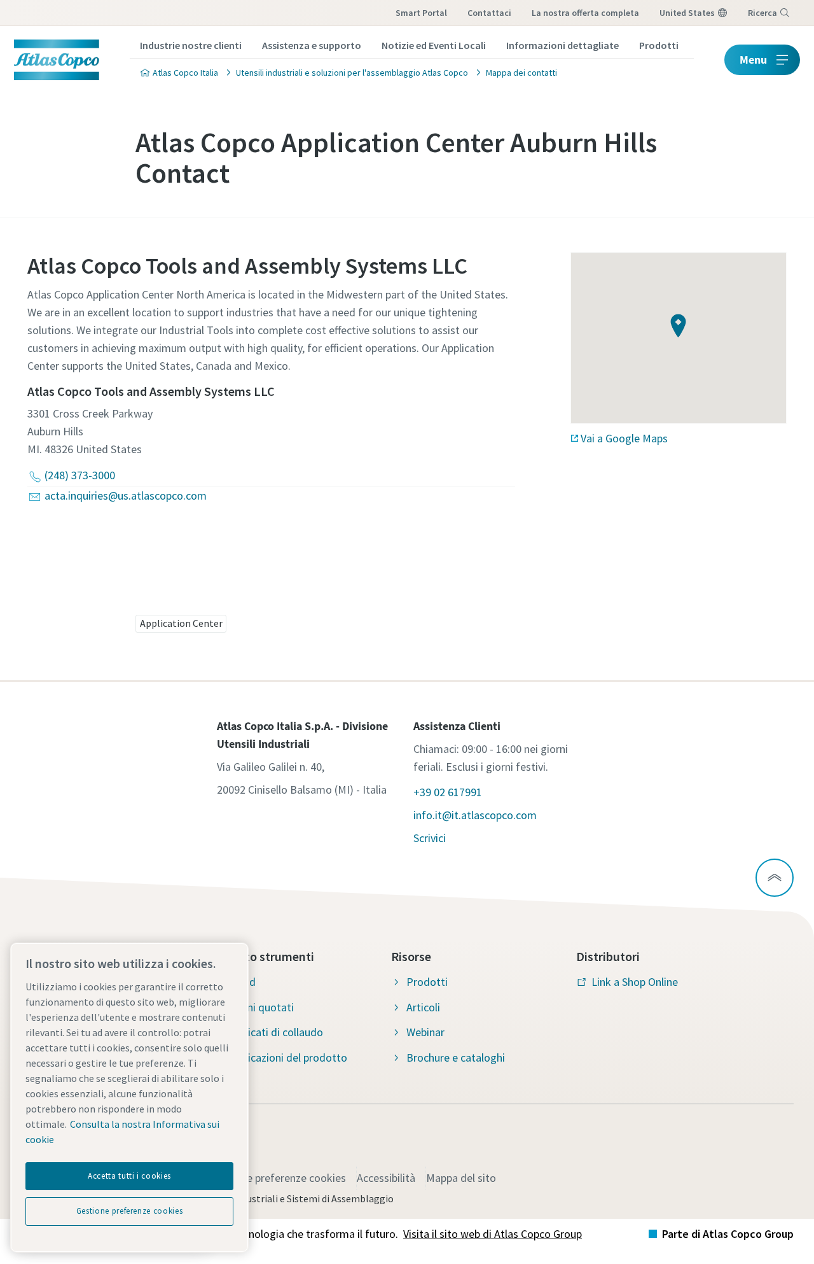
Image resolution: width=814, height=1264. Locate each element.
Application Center (181, 623)
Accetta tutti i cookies (129, 1175)
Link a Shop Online (634, 981)
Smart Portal (421, 12)
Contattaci (489, 12)
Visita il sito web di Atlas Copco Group (492, 1233)
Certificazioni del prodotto (284, 1057)
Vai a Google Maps (624, 438)
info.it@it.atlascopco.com (475, 815)
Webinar (425, 1032)
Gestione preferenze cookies (278, 1177)
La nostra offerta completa (585, 12)
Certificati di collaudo (272, 1032)
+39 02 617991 (447, 792)
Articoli (423, 1007)
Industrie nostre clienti (191, 45)
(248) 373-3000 (80, 475)
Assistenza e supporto (311, 45)
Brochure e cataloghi (455, 1057)
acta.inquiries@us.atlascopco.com (126, 495)
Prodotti (659, 45)
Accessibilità (386, 1177)
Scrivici (429, 838)
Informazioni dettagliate (562, 45)
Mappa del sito (461, 1177)
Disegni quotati (257, 1007)
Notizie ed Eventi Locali (434, 45)
